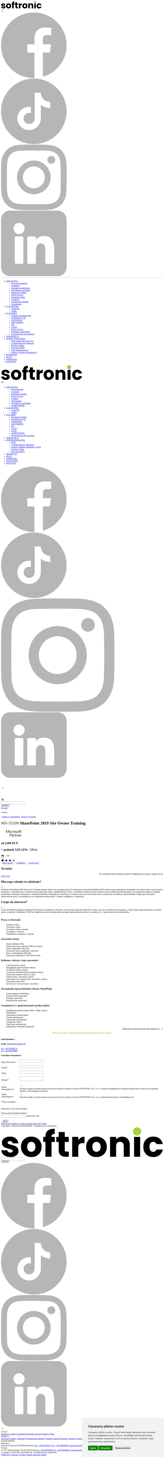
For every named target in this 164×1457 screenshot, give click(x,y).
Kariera (39, 1434)
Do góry (4, 808)
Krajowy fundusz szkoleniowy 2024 (26, 447)
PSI (12, 325)
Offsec (14, 311)
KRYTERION (17, 322)
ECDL (14, 431)
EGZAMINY (11, 313)
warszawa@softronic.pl (78, 1445)
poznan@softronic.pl (78, 1450)
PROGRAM (7, 863)
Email (3, 1068)
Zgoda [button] (93, 1448)
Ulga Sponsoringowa (19, 350)
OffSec (14, 412)
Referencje (30, 1434)
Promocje (72, 1439)
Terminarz (15, 286)
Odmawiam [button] (105, 1448)
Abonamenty (16, 304)
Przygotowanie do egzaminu (22, 334)
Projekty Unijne (17, 345)
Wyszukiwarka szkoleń (34, 1439)
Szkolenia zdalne (18, 297)
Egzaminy (64, 1439)
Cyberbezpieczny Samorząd (22, 343)
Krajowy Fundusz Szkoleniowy (24, 352)
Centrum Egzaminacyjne (21, 316)
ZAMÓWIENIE (18, 405)
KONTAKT (11, 362)
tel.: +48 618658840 (9, 1051)
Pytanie (4, 1080)
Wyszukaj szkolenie (19, 283)
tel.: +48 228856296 (60, 1445)
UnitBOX (15, 299)
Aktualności (21, 1434)
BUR (13, 442)
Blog (52, 1434)
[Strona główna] (21, 8)
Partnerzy (46, 1434)
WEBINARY (11, 359)
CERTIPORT (16, 320)
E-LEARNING (12, 306)
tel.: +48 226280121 (9, 1048)
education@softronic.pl (16, 1044)
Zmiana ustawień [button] (122, 1448)
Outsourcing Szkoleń (19, 302)
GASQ (14, 327)
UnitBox (14, 399)
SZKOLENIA (12, 281)
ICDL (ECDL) (17, 295)
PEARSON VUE (18, 318)
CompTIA (15, 309)
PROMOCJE (11, 355)
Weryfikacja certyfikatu (20, 290)
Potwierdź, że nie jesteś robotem (14, 1109)
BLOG (9, 357)
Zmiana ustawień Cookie (36, 1124)
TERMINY (21, 863)
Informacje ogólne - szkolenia (13, 1439)
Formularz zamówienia (20, 288)
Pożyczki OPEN (18, 348)
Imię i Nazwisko (8, 1062)
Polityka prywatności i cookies (13, 1124)
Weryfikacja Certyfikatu (21, 403)
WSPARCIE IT (12, 336)
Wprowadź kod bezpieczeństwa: (14, 1113)
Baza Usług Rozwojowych (22, 341)
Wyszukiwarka (17, 389)
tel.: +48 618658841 (62, 1450)
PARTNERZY (12, 461)
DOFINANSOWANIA (15, 339)
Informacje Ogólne (19, 293)
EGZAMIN (11, 415)
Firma (3, 1073)
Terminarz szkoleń (52, 1439)
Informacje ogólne (8, 1434)
